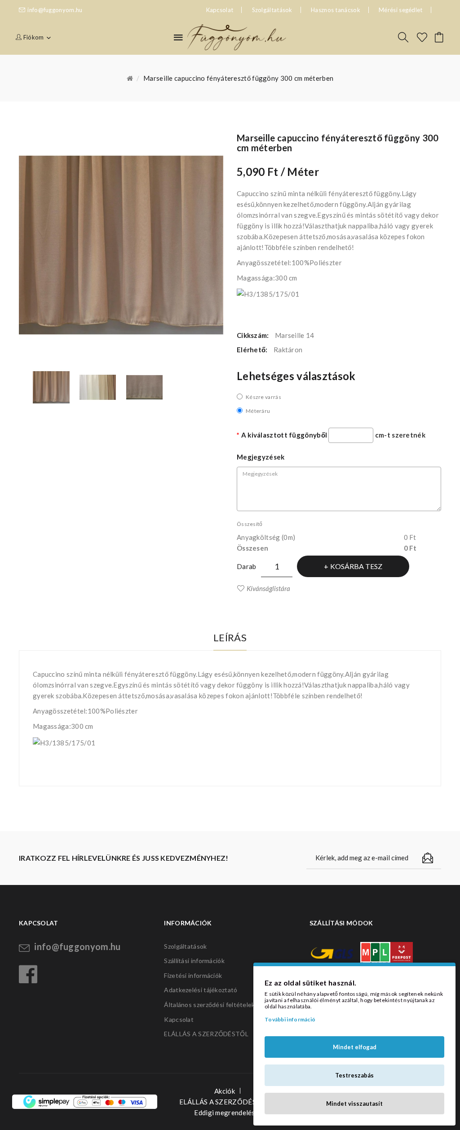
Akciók (224, 1091)
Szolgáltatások (272, 9)
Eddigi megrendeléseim (229, 1112)
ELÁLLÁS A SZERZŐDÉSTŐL (206, 1034)
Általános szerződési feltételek (209, 1004)
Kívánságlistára (268, 588)
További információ (290, 1019)
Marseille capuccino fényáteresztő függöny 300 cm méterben (238, 78)
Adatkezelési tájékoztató (200, 990)
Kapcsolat (179, 1019)
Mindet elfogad (354, 1047)
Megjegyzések (261, 457)
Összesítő (250, 524)
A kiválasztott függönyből (284, 435)
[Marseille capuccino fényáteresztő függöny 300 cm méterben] (51, 387)
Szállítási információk (194, 960)
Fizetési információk (193, 975)
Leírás (230, 637)
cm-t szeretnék (400, 435)
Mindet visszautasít (354, 1103)
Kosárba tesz (356, 566)
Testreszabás (354, 1075)
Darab (247, 566)
